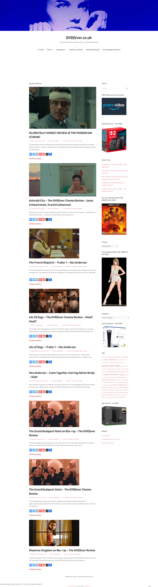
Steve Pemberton (117, 395)
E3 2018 (123, 369)
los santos (116, 382)
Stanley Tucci (115, 392)
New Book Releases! (92, 50)
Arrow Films (105, 436)
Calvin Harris (120, 359)
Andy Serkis (105, 357)
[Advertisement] (79, 67)
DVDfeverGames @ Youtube (111, 439)
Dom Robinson (54, 141)
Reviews (79, 141)
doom (106, 369)
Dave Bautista (119, 362)
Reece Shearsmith (108, 387)
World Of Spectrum (108, 443)
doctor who (111, 365)
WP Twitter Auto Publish (73, 586)
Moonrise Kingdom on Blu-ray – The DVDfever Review (62, 550)
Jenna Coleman (108, 380)
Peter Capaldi (120, 385)
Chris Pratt (112, 362)
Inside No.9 (122, 377)
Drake (111, 369)
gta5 (103, 377)
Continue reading (35, 158)
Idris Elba (114, 377)
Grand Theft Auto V (114, 375)
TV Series (41, 50)
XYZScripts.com (87, 586)
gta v (108, 377)
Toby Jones (110, 397)
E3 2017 (117, 369)
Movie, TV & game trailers (74, 266)
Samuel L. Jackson (108, 390)
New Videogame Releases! (111, 50)
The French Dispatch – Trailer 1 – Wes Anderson (58, 262)
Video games (60, 50)
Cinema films (67, 141)
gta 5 (126, 374)
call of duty (110, 360)
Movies (49, 50)
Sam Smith (124, 387)
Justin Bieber (108, 382)
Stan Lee (107, 392)
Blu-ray (66, 439)
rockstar (116, 387)
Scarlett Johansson (121, 390)
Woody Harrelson (119, 397)
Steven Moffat (107, 395)
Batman (112, 357)
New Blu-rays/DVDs (76, 50)
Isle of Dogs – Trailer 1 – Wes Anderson (52, 347)
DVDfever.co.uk (79, 37)
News (84, 266)
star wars (124, 392)
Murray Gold (108, 385)
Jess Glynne (118, 380)
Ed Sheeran (113, 372)
